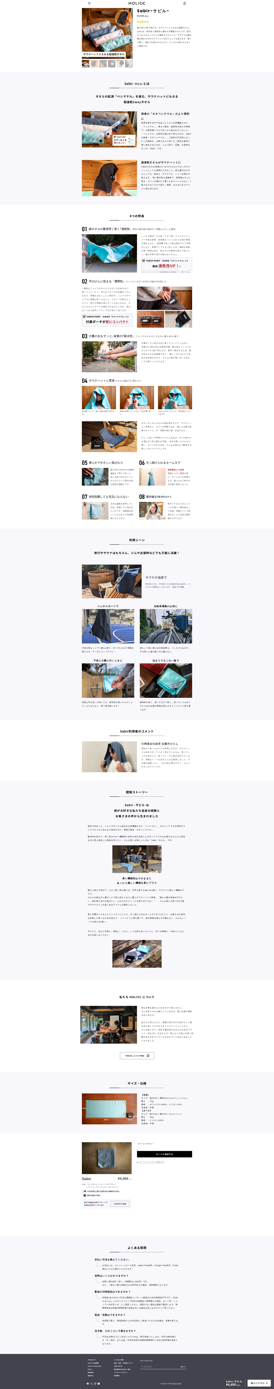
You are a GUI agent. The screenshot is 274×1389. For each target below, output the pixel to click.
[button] (129, 33)
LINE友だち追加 (120, 1203)
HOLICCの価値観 (93, 1363)
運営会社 (90, 1375)
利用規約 (117, 1375)
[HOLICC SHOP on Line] (88, 1383)
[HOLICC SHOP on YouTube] (99, 1383)
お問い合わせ (118, 1366)
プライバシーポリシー (121, 1372)
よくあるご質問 (119, 1360)
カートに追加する (164, 1154)
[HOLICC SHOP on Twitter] (91, 1383)
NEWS (90, 1369)
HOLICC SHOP (176, 1383)
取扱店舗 (90, 1372)
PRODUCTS (92, 1360)
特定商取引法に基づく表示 (122, 1369)
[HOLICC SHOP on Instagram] (95, 1383)
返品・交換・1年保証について (123, 1363)
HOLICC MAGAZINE (94, 1366)
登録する (183, 1367)
